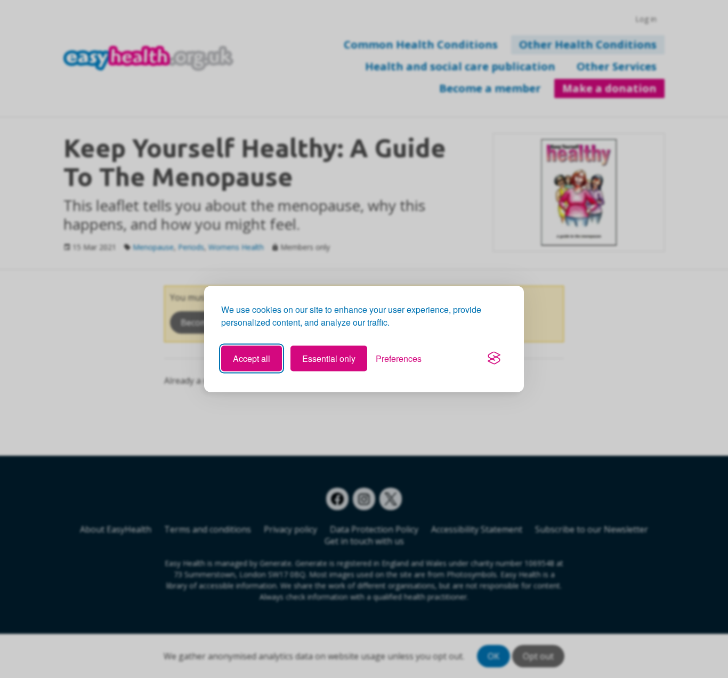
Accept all (251, 358)
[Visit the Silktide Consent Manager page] (494, 358)
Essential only (328, 358)
